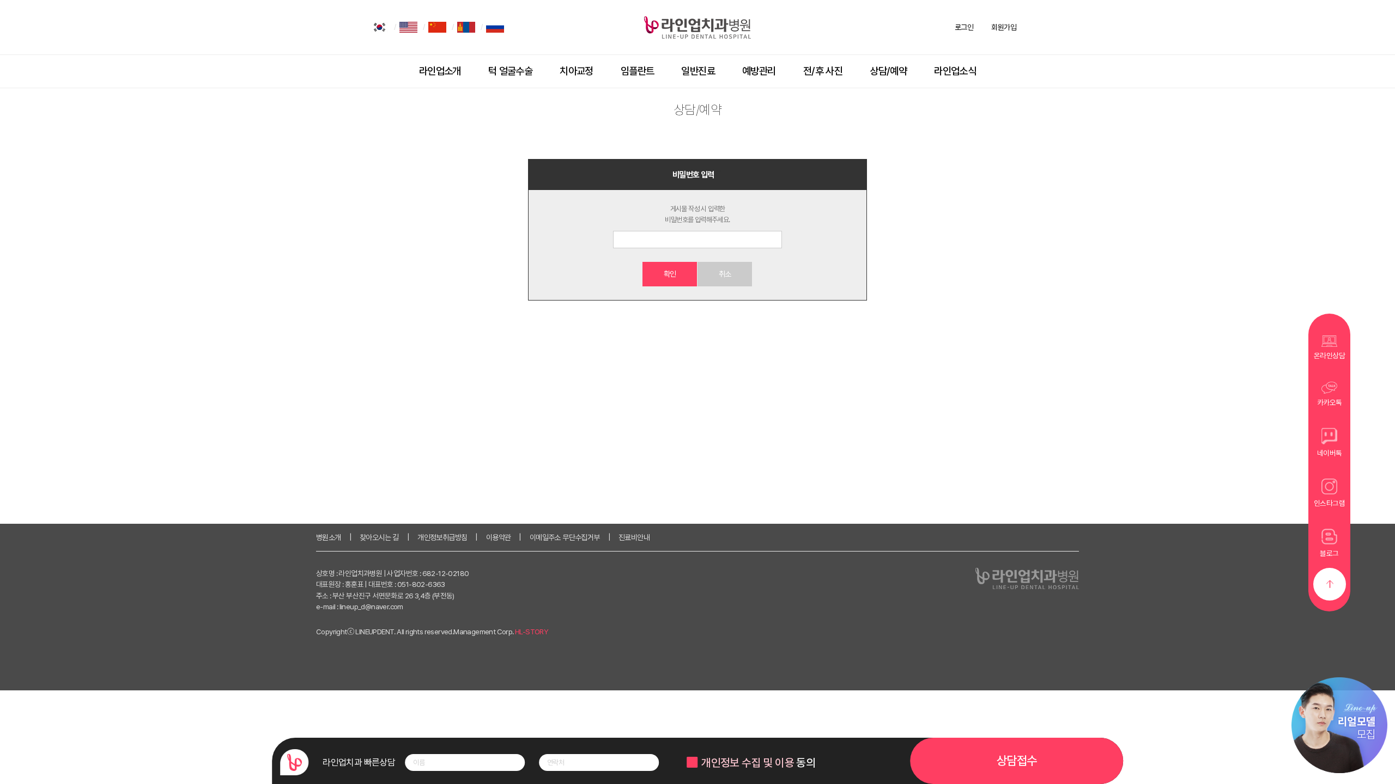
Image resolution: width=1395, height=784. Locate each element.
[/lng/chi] (437, 27)
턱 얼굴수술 (510, 71)
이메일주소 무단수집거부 (565, 537)
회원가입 (1003, 27)
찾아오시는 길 (379, 537)
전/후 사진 (822, 71)
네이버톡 (1329, 453)
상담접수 (1017, 761)
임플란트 (637, 71)
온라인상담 (1329, 355)
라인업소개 (440, 71)
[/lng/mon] (466, 27)
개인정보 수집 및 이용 (747, 762)
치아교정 (576, 71)
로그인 (964, 27)
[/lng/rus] (495, 27)
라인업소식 (955, 71)
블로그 (1329, 553)
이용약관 (498, 537)
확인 (670, 274)
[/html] (380, 27)
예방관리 (759, 71)
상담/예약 (888, 71)
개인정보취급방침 (442, 537)
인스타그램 (1329, 503)
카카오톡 (1329, 402)
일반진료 (698, 71)
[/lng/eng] (408, 27)
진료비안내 (634, 537)
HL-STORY (531, 631)
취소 (725, 274)
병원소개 (328, 537)
